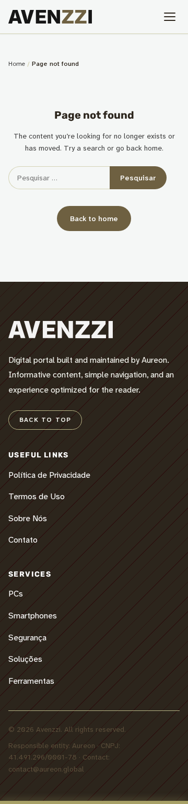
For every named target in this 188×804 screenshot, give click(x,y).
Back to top (45, 420)
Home (16, 64)
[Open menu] (170, 16)
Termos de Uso (36, 496)
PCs (15, 593)
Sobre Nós (27, 518)
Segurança (27, 637)
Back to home (94, 218)
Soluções (25, 658)
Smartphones (32, 615)
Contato (23, 539)
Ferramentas (31, 680)
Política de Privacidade (49, 474)
